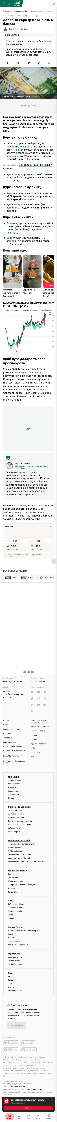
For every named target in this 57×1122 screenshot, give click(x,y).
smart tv (11, 1049)
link (32, 692)
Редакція (6, 725)
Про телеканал (9, 733)
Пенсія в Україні (15, 892)
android (11, 1042)
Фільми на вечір (15, 911)
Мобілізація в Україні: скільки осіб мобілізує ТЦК (29, 862)
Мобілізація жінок (15, 851)
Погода (11, 798)
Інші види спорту (15, 991)
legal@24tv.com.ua (34, 1089)
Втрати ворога (14, 832)
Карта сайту (35, 752)
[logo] (17, 3)
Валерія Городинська (18, 29)
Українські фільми (15, 908)
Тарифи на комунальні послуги (21, 885)
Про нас (6, 720)
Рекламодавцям (9, 742)
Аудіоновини (13, 794)
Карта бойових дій (16, 814)
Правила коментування (40, 726)
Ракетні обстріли (15, 810)
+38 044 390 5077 (37, 681)
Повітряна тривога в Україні (20, 821)
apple (29, 1042)
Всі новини (13, 777)
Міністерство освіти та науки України (24, 931)
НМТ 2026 (12, 938)
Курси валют (13, 878)
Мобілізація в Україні (19, 840)
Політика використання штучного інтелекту (13, 756)
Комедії (11, 915)
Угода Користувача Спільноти (38, 721)
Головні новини (14, 780)
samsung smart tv (29, 1049)
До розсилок (17, 1025)
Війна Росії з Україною (19, 807)
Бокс (10, 976)
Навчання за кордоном (18, 945)
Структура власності (38, 744)
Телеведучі (7, 738)
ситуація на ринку (30, 372)
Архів (32, 748)
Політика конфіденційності (14, 751)
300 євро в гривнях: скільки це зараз (27, 166)
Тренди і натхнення (16, 964)
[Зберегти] (49, 63)
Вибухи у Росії (14, 828)
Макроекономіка (21, 11)
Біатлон (11, 987)
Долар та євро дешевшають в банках (42, 11)
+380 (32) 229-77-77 (18, 1086)
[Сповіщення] (54, 3)
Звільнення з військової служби (22, 844)
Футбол (11, 980)
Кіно (10, 900)
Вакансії (33, 739)
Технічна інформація (38, 731)
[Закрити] (52, 1100)
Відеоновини (13, 791)
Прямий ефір (13, 787)
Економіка (7, 11)
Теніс (10, 984)
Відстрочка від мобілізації (19, 858)
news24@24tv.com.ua (12, 681)
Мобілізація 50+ (14, 847)
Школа (10, 934)
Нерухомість (14, 953)
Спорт (11, 973)
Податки (11, 888)
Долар (9, 41)
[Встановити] (28, 1104)
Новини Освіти (15, 927)
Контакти (34, 735)
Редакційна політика (11, 729)
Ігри (32, 757)
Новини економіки (17, 870)
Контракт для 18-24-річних (19, 855)
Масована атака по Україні (19, 825)
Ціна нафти (12, 874)
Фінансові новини (15, 881)
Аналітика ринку (15, 957)
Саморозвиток (14, 941)
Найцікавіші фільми (16, 904)
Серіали (11, 918)
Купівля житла (14, 961)
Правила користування (12, 746)
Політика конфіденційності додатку (14, 762)
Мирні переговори (16, 817)
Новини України (15, 784)
